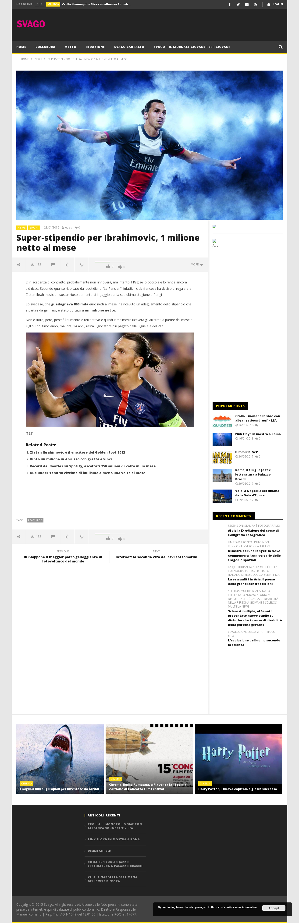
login (278, 4)
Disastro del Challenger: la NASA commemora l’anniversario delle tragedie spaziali (254, 555)
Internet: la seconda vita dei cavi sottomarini (156, 555)
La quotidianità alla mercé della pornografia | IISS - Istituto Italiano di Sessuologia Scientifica (254, 571)
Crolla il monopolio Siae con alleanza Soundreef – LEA (257, 418)
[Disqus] (109, 640)
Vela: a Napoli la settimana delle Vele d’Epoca (257, 493)
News (22, 227)
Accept (273, 908)
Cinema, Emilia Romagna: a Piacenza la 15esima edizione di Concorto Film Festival (147, 786)
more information (246, 907)
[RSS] (255, 4)
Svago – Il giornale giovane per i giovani (192, 47)
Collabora (45, 47)
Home (21, 47)
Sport (34, 227)
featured (35, 520)
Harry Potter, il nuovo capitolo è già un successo (237, 789)
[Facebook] (229, 4)
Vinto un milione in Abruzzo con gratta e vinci (71, 459)
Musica (53, 4)
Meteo (70, 47)
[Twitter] (238, 4)
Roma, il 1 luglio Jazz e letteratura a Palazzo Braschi (253, 474)
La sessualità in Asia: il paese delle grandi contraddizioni (251, 581)
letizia (68, 227)
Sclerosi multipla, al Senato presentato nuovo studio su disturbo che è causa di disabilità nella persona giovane (255, 618)
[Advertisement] (198, 23)
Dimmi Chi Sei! (246, 452)
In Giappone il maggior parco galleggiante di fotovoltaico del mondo (63, 557)
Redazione (95, 47)
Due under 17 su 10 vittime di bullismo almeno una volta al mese (87, 473)
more (195, 264)
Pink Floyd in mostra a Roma (83, 4)
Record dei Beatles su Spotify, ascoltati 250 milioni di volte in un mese (93, 466)
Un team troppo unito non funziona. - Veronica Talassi (249, 544)
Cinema (26, 783)
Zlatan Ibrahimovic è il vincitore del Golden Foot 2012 (77, 452)
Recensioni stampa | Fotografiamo (254, 526)
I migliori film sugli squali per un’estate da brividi (59, 789)
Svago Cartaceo (129, 47)
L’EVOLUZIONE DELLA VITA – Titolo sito (251, 634)
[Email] (247, 4)
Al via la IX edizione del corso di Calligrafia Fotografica (253, 532)
